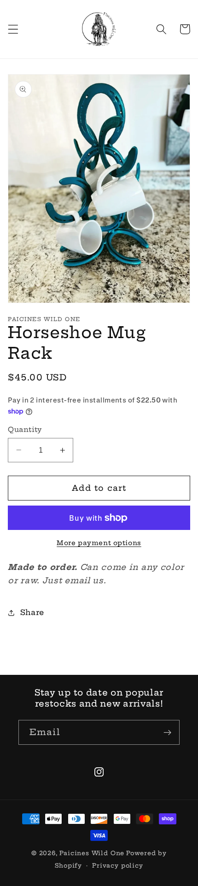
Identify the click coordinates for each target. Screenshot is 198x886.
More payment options (99, 543)
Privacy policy (117, 865)
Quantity (25, 429)
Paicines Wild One (91, 853)
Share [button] (32, 612)
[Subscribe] (167, 732)
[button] (13, 29)
